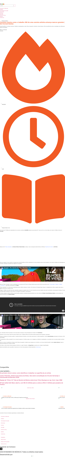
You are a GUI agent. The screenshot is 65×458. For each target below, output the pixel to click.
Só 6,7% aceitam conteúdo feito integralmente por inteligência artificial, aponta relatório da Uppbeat (18, 408)
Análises (2, 418)
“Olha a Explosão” (8, 246)
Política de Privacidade (5, 441)
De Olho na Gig (3, 429)
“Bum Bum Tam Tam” (49, 246)
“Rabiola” (56, 284)
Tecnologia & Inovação (5, 420)
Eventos (2, 425)
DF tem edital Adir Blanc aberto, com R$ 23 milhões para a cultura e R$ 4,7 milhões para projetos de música (31, 383)
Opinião (2, 431)
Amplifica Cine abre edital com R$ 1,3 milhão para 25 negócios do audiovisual (14, 397)
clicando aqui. (38, 347)
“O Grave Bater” (52, 284)
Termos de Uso (3, 443)
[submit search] (14, 6)
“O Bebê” (60, 284)
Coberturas (3, 433)
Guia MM (2, 427)
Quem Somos (3, 439)
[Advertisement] (32, 239)
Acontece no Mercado (7, 396)
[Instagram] (1, 449)
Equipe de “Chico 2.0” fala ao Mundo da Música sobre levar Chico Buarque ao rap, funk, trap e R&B (31, 380)
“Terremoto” (3, 285)
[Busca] (7, 6)
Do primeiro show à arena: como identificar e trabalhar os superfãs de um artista (25, 373)
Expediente (3, 437)
